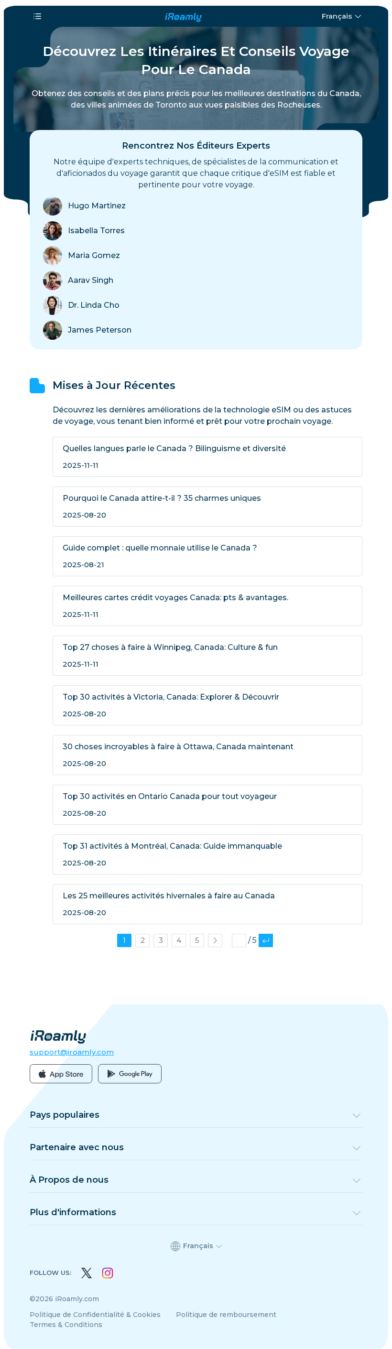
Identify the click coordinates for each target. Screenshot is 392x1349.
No (134, 672)
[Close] (303, 620)
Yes (258, 672)
